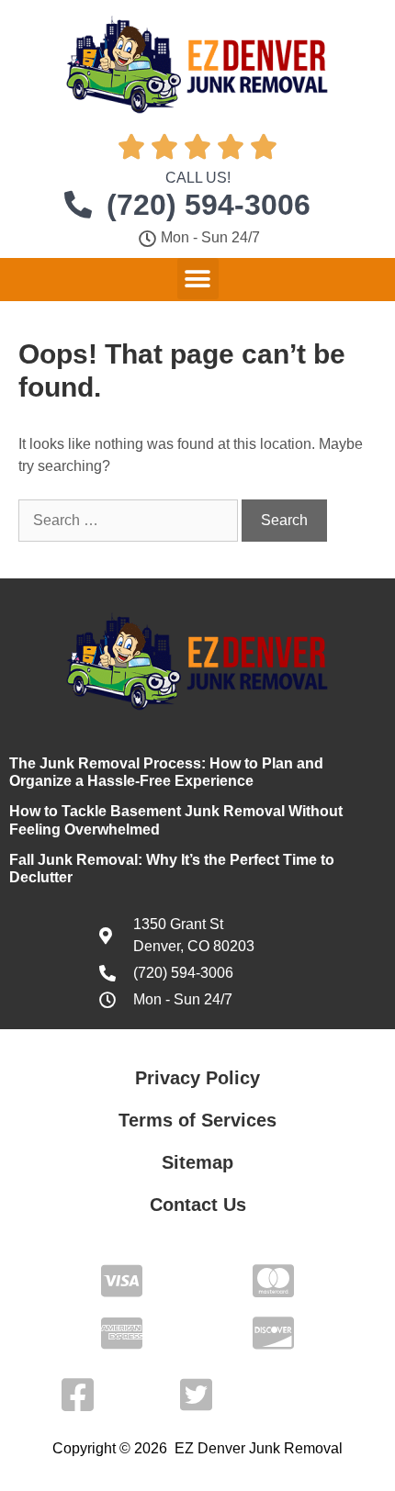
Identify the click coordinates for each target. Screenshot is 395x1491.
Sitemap (197, 1162)
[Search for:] (130, 520)
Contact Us (198, 1204)
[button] (198, 278)
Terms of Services (197, 1120)
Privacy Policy (197, 1078)
